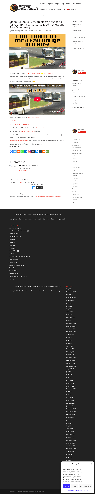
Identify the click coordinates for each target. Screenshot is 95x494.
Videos (40, 31)
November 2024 (71, 326)
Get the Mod (13, 121)
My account (66, 4)
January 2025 (70, 320)
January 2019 (70, 437)
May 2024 (69, 343)
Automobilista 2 (77, 153)
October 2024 (70, 329)
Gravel (74, 159)
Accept (66, 486)
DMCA (29, 214)
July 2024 (69, 337)
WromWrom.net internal (17, 276)
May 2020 (69, 394)
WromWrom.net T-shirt (28, 131)
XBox (73, 202)
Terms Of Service (37, 214)
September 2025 (71, 297)
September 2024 (71, 332)
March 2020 (70, 400)
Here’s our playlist (33, 117)
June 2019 (69, 423)
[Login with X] (37, 187)
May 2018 (69, 460)
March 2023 (70, 383)
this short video (41, 128)
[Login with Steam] (41, 187)
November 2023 (71, 360)
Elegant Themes (23, 491)
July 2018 (69, 454)
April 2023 (69, 380)
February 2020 (70, 403)
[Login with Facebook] (33, 187)
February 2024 (70, 352)
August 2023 (70, 369)
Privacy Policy (78, 490)
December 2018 (71, 440)
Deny (74, 486)
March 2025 (70, 315)
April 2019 (69, 429)
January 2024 (70, 354)
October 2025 (70, 295)
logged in (20, 182)
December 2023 (71, 357)
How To (74, 162)
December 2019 (71, 409)
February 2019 (70, 434)
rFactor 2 (75, 178)
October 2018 (70, 446)
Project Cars (76, 167)
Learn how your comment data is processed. (48, 197)
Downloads (77, 4)
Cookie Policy (71, 490)
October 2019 (70, 414)
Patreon (74, 26)
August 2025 (70, 300)
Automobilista (76, 150)
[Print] (43, 150)
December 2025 (71, 292)
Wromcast (75, 194)
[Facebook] (11, 150)
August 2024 (70, 334)
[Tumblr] (40, 150)
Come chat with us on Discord (18, 140)
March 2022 (70, 386)
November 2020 (71, 389)
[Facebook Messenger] (36, 150)
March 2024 (70, 349)
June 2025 (69, 306)
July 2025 (69, 303)
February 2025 (70, 317)
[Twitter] (15, 150)
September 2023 (71, 366)
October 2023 (70, 363)
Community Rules (20, 214)
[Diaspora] (33, 150)
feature (74, 156)
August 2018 (70, 451)
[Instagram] (29, 150)
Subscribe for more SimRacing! (19, 124)
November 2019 (71, 412)
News (74, 164)
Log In (57, 4)
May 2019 (69, 426)
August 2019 (70, 417)
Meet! (51, 9)
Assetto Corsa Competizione (18, 231)
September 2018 (71, 449)
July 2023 (69, 372)
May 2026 (69, 289)
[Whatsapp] (22, 150)
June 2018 (69, 457)
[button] (91, 464)
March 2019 (70, 431)
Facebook (75, 44)
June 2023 (69, 374)
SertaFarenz (15, 31)
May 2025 (69, 309)
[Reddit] (18, 150)
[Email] (47, 150)
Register (50, 4)
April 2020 (69, 397)
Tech (73, 189)
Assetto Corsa (33, 31)
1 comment (47, 31)
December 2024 (71, 323)
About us (85, 490)
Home (42, 4)
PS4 (73, 170)
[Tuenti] (25, 150)
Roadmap (75, 181)
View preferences (85, 486)
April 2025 (69, 312)
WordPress (40, 491)
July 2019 (69, 420)
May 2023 (69, 377)
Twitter (83, 37)
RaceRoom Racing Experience (18, 256)
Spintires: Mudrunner (16, 265)
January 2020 (70, 406)
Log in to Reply (23, 170)
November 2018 (71, 443)
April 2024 (69, 346)
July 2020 (69, 392)
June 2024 (69, 340)
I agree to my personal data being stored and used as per (38, 194)
